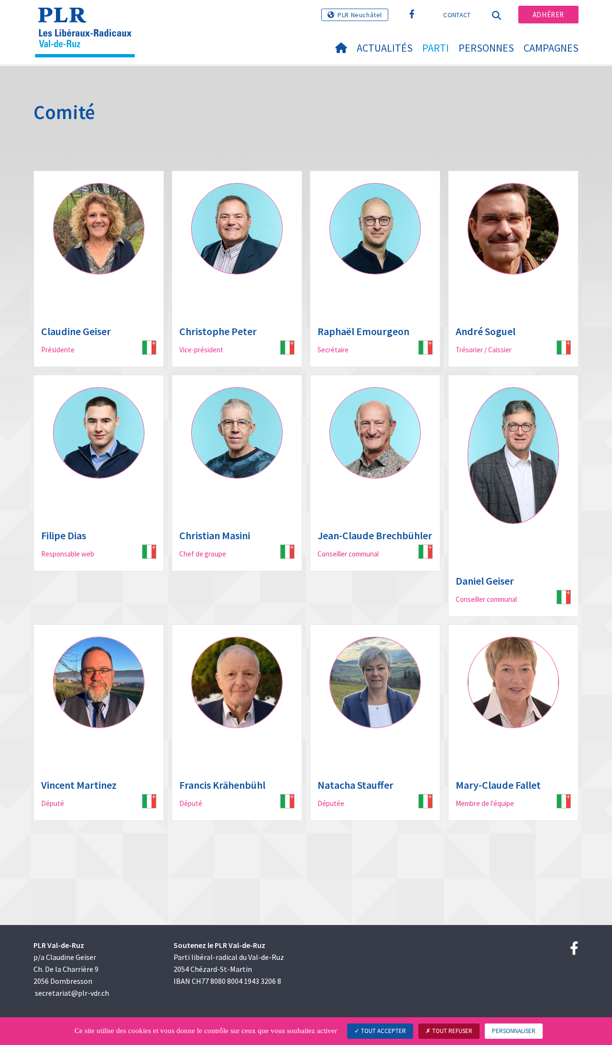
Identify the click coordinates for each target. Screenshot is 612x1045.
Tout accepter (383, 1031)
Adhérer (548, 14)
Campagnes (551, 47)
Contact (456, 15)
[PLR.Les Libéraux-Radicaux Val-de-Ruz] (88, 20)
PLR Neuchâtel (360, 15)
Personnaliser (514, 1031)
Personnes (486, 47)
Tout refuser (451, 1031)
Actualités (385, 47)
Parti (435, 47)
